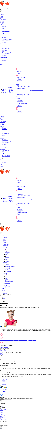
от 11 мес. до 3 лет (11, 88)
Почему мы (1, 13)
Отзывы (3, 90)
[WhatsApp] (4, 326)
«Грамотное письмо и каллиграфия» (7, 39)
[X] (1, 326)
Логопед (3, 32)
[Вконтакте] (2, 423)
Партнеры (1, 17)
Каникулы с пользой (3, 43)
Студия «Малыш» (4, 129)
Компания (1, 410)
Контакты (1, 64)
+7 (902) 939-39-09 (3, 406)
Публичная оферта (2, 18)
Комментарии (4, 384)
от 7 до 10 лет (2, 22)
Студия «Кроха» (4, 26)
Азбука (18, 99)
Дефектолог (3, 28)
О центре (1, 86)
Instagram (4, 298)
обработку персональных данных (9, 400)
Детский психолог (4, 41)
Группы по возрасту (3, 19)
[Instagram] (2, 424)
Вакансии (1, 16)
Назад (5, 243)
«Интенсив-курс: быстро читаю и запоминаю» (23, 86)
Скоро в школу (18, 76)
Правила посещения (4, 92)
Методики (33, 90)
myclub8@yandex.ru (3, 409)
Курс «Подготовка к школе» (5, 31)
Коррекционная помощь (3, 57)
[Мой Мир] (6, 326)
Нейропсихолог (4, 34)
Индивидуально (18, 98)
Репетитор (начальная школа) (21, 88)
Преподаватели (2, 15)
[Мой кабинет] (0, 11)
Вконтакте (4, 297)
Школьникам (17, 84)
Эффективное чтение (20, 85)
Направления (2, 24)
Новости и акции (2, 63)
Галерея (1, 62)
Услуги (1, 416)
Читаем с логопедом (4, 50)
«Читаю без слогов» (4, 37)
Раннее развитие (18, 70)
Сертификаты (2, 14)
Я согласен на (7, 400)
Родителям (10, 91)
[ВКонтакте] (0, 326)
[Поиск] (1, 10)
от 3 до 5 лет (2, 20)
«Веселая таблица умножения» (6, 40)
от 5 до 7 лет (2, 21)
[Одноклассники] (5, 326)
